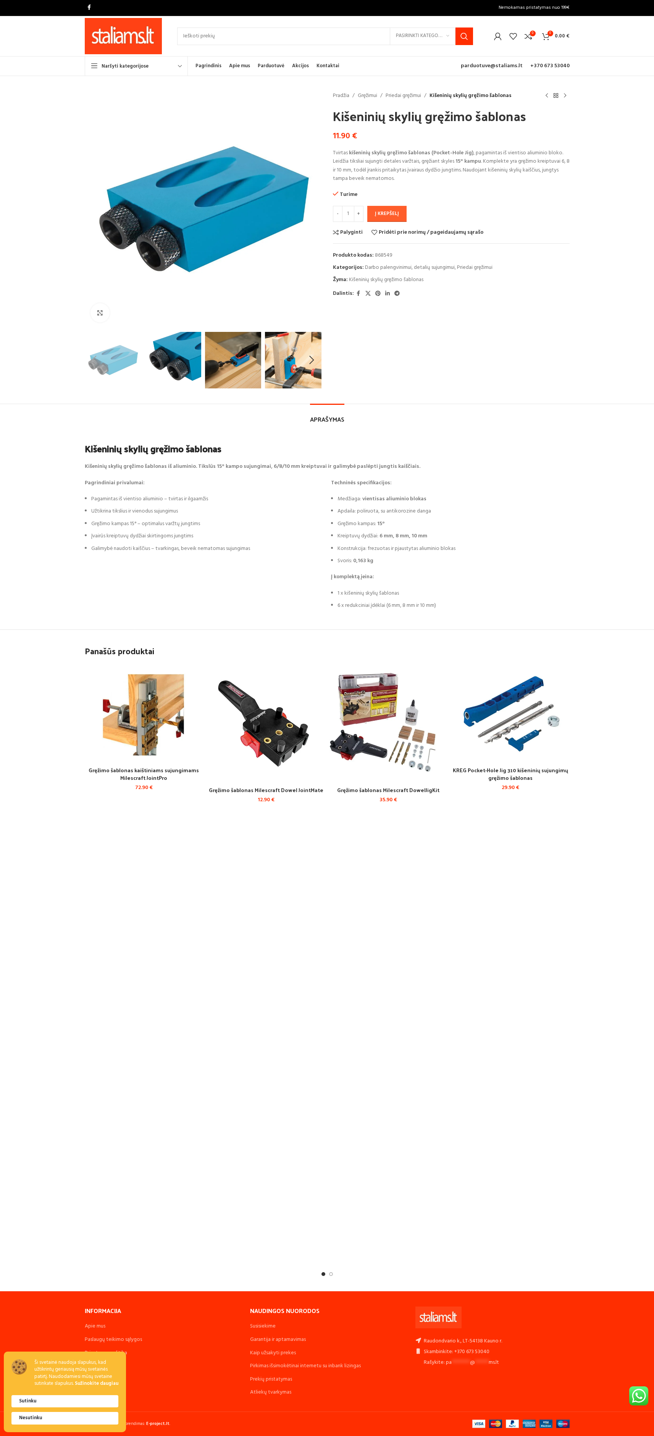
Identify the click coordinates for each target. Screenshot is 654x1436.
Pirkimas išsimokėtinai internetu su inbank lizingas (305, 1366)
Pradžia (341, 96)
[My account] (497, 36)
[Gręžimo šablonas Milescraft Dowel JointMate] (266, 723)
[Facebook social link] (89, 7)
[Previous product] (546, 95)
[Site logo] (123, 36)
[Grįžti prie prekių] (555, 95)
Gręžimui (367, 96)
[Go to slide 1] (323, 1274)
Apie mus (95, 1326)
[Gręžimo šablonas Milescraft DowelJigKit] (388, 723)
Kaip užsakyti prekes (273, 1353)
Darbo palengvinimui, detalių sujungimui (410, 267)
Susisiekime (263, 1326)
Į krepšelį (387, 214)
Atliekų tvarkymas (270, 1392)
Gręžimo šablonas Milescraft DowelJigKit (388, 790)
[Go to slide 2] (331, 1274)
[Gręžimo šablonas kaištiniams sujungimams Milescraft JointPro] (144, 713)
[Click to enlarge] (100, 312)
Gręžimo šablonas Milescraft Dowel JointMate (266, 790)
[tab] (327, 415)
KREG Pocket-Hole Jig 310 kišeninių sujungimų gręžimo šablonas (510, 774)
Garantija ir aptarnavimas (278, 1339)
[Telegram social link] (397, 293)
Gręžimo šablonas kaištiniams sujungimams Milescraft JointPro (144, 774)
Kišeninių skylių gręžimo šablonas (386, 279)
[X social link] (368, 293)
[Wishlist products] (513, 36)
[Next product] (565, 95)
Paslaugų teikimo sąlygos (113, 1339)
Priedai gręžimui (403, 96)
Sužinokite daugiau (96, 1383)
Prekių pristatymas (271, 1379)
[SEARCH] (464, 36)
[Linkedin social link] (387, 293)
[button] (94, 360)
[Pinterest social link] (378, 293)
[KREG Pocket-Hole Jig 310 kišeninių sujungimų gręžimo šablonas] (510, 713)
